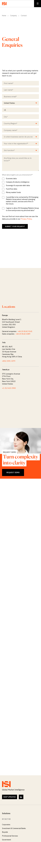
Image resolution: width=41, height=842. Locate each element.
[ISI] (4, 3)
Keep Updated (9, 797)
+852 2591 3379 (8, 361)
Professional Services (10, 836)
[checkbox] (20, 185)
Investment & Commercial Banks (14, 828)
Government (6, 840)
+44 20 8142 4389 (23, 334)
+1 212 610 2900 (9, 388)
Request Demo (12, 472)
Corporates (6, 824)
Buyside (5, 832)
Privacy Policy (26, 219)
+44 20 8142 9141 (25, 331)
